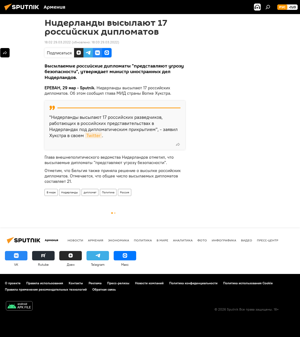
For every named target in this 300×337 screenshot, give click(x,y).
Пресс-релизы (118, 283)
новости (75, 240)
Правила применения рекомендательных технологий (46, 289)
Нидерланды (69, 192)
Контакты (76, 283)
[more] (178, 144)
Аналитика (183, 240)
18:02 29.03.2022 (58, 42)
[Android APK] (19, 306)
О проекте (13, 283)
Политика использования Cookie (248, 283)
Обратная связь (104, 289)
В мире (51, 192)
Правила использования (44, 283)
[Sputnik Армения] (23, 11)
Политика (108, 192)
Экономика (118, 240)
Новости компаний (149, 283)
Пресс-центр (267, 240)
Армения (95, 240)
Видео (246, 240)
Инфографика (224, 240)
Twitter (93, 135)
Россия (124, 192)
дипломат (90, 192)
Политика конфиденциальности (193, 283)
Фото (202, 240)
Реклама (95, 283)
